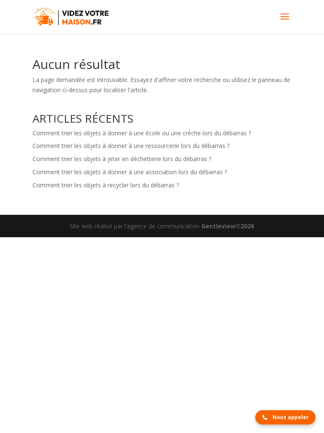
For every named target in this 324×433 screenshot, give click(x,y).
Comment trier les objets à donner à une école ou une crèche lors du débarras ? (141, 133)
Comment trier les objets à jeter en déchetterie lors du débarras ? (121, 159)
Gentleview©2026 (227, 226)
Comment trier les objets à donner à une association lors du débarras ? (129, 172)
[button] (285, 417)
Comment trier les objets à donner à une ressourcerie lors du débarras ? (131, 146)
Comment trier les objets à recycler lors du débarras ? (105, 185)
